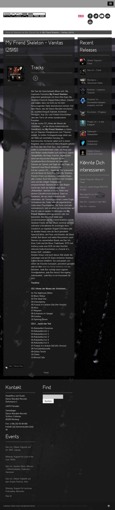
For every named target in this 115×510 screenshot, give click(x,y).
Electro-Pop (34, 32)
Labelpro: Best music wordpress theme (19, 505)
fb (90, 16)
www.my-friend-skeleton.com (55, 266)
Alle (26, 32)
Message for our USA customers (89, 196)
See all (9, 495)
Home (8, 32)
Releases (18, 32)
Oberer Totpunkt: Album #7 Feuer (91, 181)
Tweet (46, 372)
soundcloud (107, 16)
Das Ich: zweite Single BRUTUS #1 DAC (94, 188)
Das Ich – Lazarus (88, 206)
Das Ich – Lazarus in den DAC (93, 201)
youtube (90, 21)
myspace (101, 16)
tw (96, 16)
